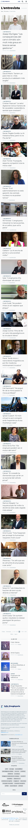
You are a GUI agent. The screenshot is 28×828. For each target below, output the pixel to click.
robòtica (23, 771)
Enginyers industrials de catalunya (11, 776)
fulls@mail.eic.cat (4, 732)
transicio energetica (20, 783)
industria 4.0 (17, 778)
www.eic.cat (12, 819)
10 (26, 631)
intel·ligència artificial (8, 771)
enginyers (16, 781)
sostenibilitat (19, 768)
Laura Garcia (21, 746)
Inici (2, 11)
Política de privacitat (14, 824)
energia (12, 768)
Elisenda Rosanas (12, 50)
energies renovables (8, 783)
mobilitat (10, 778)
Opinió (13, 673)
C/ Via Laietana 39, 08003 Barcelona (9, 818)
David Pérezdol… (20, 654)
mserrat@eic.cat (18, 734)
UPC (7, 768)
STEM (7, 785)
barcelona (23, 781)
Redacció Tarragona (13, 452)
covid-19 (23, 776)
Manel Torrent (20, 679)
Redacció (19, 644)
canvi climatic (14, 785)
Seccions (6, 11)
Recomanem (14, 663)
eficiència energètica (7, 781)
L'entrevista (7, 31)
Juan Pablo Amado (13, 229)
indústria (11, 773)
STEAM (21, 785)
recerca (17, 771)
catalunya (17, 773)
